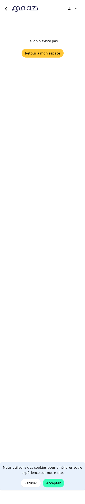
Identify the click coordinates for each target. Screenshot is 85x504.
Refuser (30, 483)
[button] (6, 8)
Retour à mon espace (42, 53)
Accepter (53, 483)
